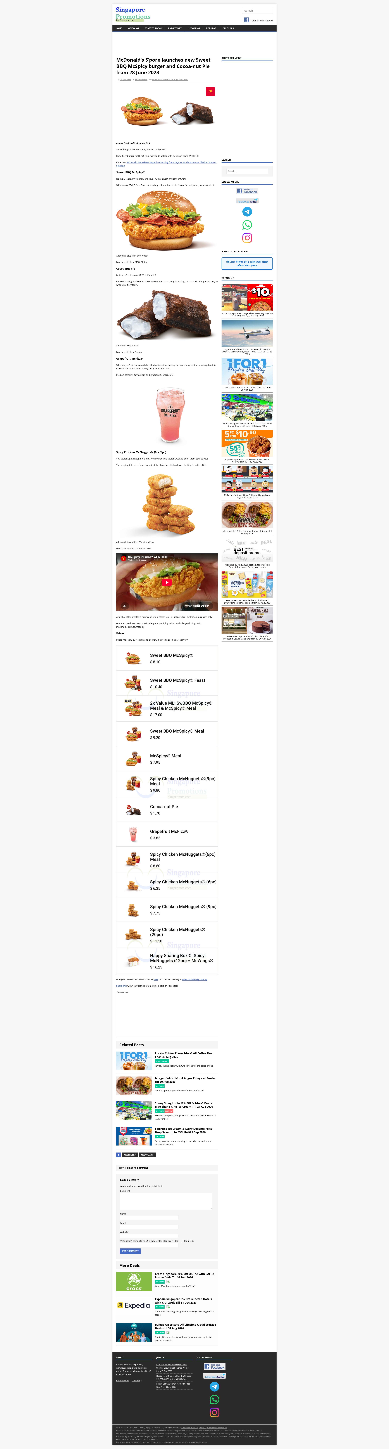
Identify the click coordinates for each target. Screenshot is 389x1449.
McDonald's (147, 1155)
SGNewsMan (141, 79)
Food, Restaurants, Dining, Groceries (170, 79)
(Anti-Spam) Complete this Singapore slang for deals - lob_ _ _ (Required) (157, 1240)
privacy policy (187, 1427)
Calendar (228, 28)
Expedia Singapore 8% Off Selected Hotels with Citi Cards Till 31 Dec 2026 (183, 1300)
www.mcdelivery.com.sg (194, 979)
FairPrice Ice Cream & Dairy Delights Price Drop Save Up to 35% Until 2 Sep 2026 (183, 1130)
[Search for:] (257, 10)
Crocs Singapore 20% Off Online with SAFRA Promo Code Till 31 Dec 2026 (184, 1275)
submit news (212, 1427)
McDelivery (130, 1155)
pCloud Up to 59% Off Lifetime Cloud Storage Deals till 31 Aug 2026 (185, 1326)
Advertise (136, 1380)
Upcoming (194, 28)
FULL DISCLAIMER (150, 1439)
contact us (222, 1427)
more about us (123, 1374)
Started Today (153, 28)
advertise (203, 1427)
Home (118, 28)
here (156, 979)
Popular (211, 28)
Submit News (123, 1380)
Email (123, 1223)
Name (123, 1213)
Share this (121, 985)
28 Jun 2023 (125, 79)
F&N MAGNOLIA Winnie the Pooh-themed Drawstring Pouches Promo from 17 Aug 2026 (172, 1367)
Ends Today (175, 28)
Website (124, 1232)
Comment (125, 1190)
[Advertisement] (194, 42)
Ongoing (133, 28)
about (195, 1427)
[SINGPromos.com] (194, 14)
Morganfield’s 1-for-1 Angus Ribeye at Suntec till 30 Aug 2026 (185, 1079)
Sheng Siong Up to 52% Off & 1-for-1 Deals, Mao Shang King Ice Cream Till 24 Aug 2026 (184, 1104)
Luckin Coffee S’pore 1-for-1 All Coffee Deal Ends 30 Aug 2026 (184, 1055)
